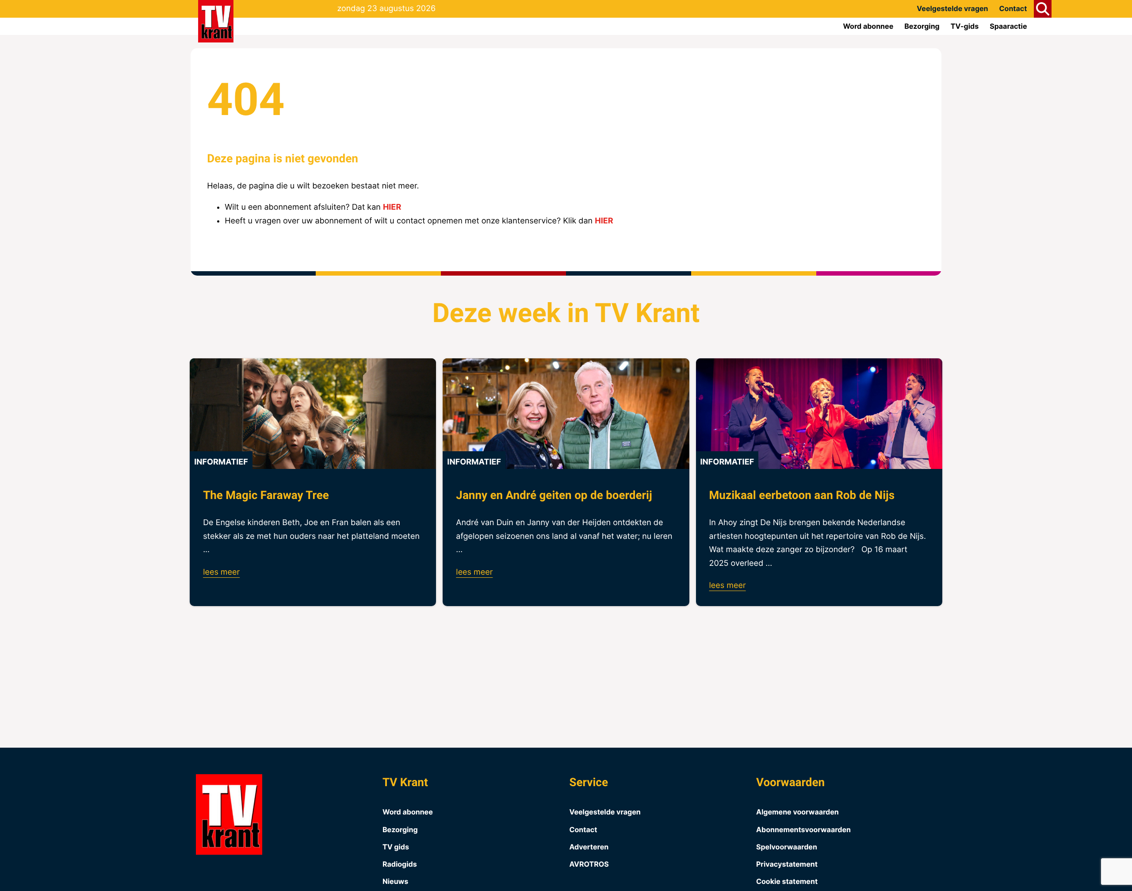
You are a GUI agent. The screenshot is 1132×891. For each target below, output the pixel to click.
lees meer (221, 572)
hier (392, 207)
